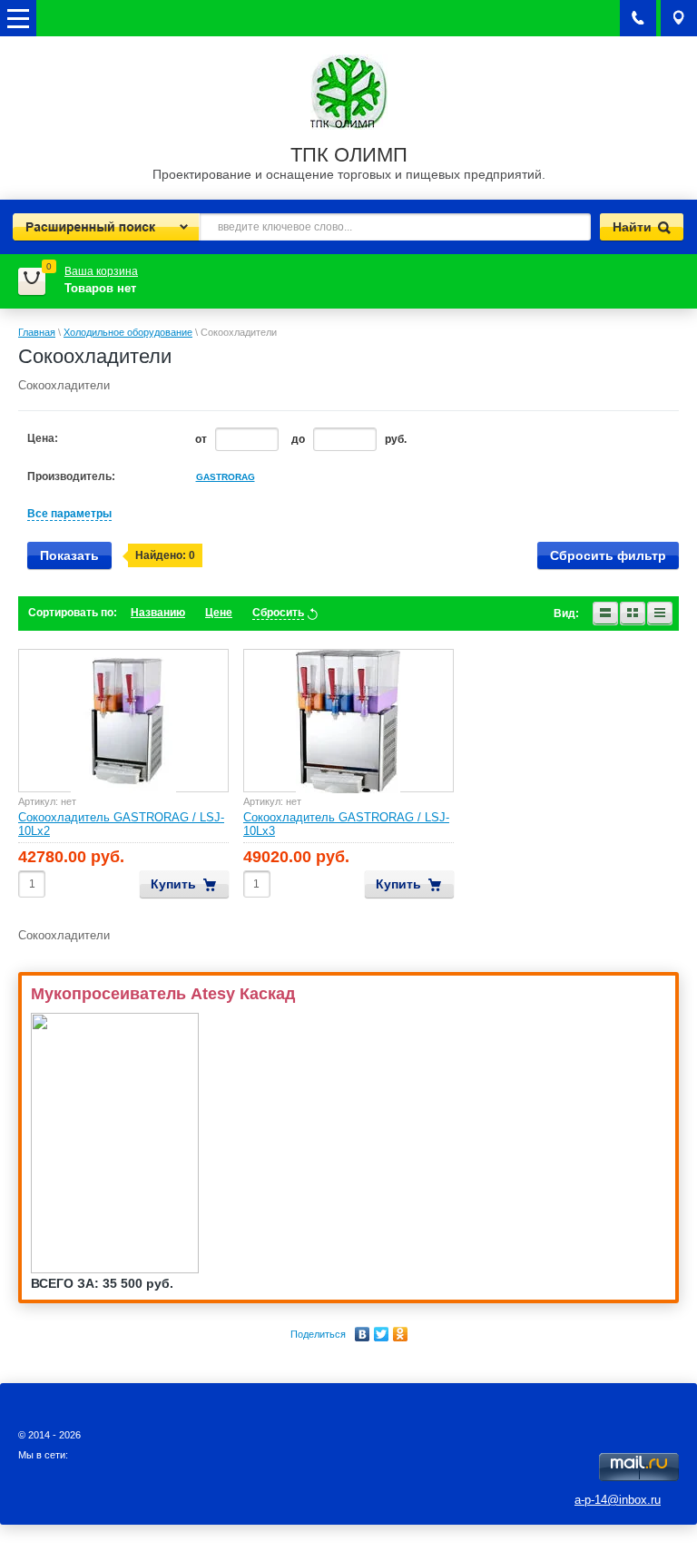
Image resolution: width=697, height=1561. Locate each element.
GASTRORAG (225, 477)
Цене (218, 612)
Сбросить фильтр (608, 555)
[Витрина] (632, 613)
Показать (69, 555)
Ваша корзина (101, 271)
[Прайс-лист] (659, 613)
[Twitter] (381, 1334)
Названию (158, 612)
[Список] (605, 613)
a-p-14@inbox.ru (617, 1500)
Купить (173, 884)
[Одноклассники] (400, 1334)
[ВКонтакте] (362, 1334)
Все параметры (69, 513)
